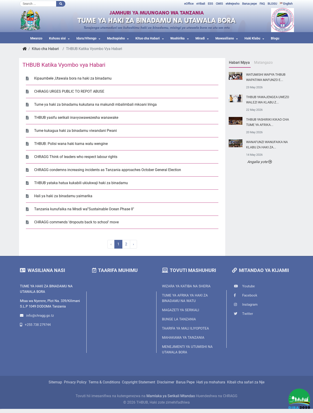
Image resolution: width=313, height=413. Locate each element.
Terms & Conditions (104, 382)
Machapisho (116, 38)
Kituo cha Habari (147, 38)
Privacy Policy (75, 382)
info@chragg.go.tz (40, 315)
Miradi (200, 38)
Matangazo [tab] (263, 62)
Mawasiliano (224, 38)
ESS (210, 3)
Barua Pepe (185, 382)
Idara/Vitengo (86, 38)
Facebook (249, 295)
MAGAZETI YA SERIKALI (180, 310)
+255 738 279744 (38, 325)
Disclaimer (165, 382)
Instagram (249, 304)
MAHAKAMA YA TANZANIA (183, 337)
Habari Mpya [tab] (239, 62)
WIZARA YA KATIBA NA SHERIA (186, 286)
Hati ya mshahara (210, 382)
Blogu (275, 38)
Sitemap (55, 382)
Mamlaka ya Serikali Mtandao (170, 396)
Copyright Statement (138, 382)
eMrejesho (232, 3)
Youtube (248, 286)
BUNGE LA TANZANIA (179, 319)
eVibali (200, 3)
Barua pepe (249, 3)
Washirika (177, 38)
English (288, 3)
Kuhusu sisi (57, 38)
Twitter (247, 314)
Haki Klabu (252, 38)
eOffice (189, 3)
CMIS (219, 3)
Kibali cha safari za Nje (245, 382)
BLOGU (272, 3)
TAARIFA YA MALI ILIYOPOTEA (185, 328)
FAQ (262, 3)
